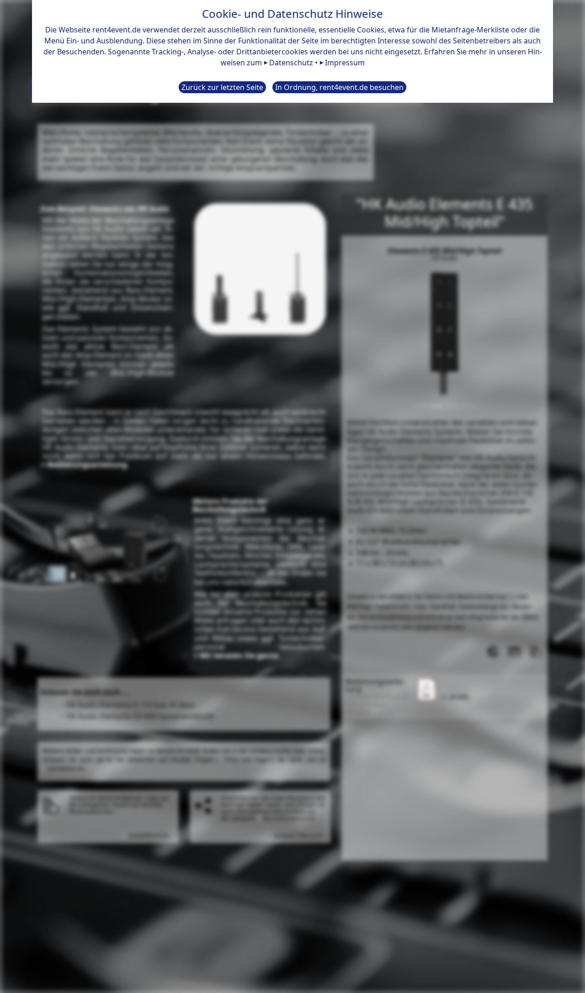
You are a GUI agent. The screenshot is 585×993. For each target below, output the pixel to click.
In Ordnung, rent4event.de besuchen (339, 87)
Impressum (345, 63)
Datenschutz (291, 63)
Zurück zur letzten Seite (222, 87)
